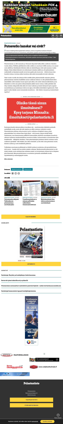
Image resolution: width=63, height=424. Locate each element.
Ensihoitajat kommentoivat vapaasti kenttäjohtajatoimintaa (18, 291)
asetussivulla (35, 421)
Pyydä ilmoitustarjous (31, 405)
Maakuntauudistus (17, 169)
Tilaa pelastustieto (31, 399)
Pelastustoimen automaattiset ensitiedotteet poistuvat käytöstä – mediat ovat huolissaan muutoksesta (31, 286)
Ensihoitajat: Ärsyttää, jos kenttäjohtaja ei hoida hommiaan (18, 275)
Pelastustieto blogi (10, 43)
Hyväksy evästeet (47, 421)
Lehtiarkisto (31, 264)
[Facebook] (16, 173)
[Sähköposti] (19, 173)
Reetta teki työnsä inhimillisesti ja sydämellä (14, 280)
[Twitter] (13, 173)
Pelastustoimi (28, 169)
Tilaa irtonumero (30, 216)
